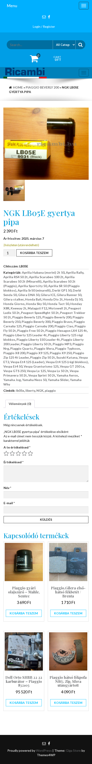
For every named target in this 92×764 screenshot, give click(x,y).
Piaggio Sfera (44, 348)
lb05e (20, 390)
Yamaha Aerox (67, 375)
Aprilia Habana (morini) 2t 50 (43, 272)
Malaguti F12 (37, 308)
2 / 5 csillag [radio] (12, 453)
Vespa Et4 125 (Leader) (27, 362)
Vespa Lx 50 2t (57, 371)
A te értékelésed (17, 447)
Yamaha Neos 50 (34, 380)
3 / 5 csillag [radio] (18, 453)
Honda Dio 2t (53, 299)
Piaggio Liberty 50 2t (36, 344)
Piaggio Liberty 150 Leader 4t (38, 339)
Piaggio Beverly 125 (26, 317)
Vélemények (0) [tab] (20, 404)
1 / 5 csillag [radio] (6, 453)
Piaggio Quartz (21, 348)
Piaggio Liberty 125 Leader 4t (25, 335)
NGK (40, 390)
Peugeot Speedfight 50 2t (40, 313)
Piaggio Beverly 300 (36, 322)
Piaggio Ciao (63, 326)
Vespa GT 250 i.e (72, 366)
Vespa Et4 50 (12, 366)
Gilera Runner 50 (69, 295)
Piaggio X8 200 (14, 353)
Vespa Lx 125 (36, 371)
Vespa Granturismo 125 (41, 366)
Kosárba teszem (34, 253)
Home (18, 87)
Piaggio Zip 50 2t (42, 357)
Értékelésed (13, 462)
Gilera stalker (13, 299)
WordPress (44, 750)
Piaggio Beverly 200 (42, 87)
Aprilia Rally (74, 272)
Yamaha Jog (12, 380)
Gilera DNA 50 (28, 295)
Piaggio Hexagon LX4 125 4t (66, 330)
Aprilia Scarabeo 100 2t (46, 277)
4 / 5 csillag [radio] (24, 453)
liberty (30, 390)
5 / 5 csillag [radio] (30, 453)
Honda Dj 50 (73, 299)
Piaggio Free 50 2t (30, 330)
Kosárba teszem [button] (24, 613)
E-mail (9, 503)
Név (7, 488)
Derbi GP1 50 (61, 290)
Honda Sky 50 (36, 304)
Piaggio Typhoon (67, 348)
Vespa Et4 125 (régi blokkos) (67, 362)
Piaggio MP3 (62, 344)
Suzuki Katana (66, 357)
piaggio (50, 390)
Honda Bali (33, 299)
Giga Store (73, 750)
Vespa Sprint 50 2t (41, 375)
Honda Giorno (14, 304)
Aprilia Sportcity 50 (32, 286)
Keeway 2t (18, 308)
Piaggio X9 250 (61, 353)
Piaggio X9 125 (37, 353)
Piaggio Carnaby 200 (38, 326)
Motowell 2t (57, 308)
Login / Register (44, 26)
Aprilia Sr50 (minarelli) (34, 290)
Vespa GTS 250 (14, 371)
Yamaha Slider (58, 380)
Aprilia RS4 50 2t (15, 277)
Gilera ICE (48, 295)
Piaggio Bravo (62, 322)
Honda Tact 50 (58, 304)
